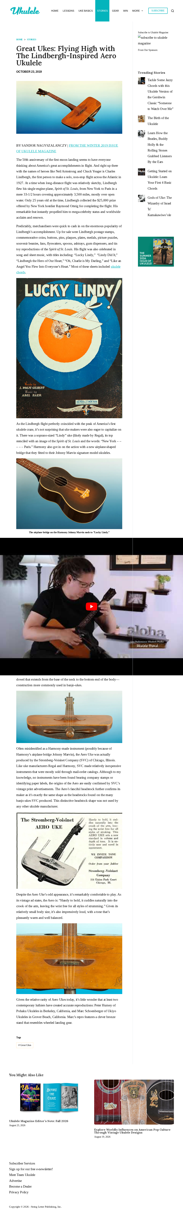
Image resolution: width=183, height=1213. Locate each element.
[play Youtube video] (91, 606)
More (136, 10)
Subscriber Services (22, 1163)
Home (54, 10)
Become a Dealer (20, 1186)
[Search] (172, 10)
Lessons (68, 10)
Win (125, 10)
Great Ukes (24, 1045)
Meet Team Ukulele (22, 1175)
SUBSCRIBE (158, 10)
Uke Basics (85, 10)
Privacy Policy (19, 1192)
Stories (102, 10)
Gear (115, 10)
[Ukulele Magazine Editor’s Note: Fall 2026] (49, 1098)
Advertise (15, 1181)
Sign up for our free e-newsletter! (31, 1169)
